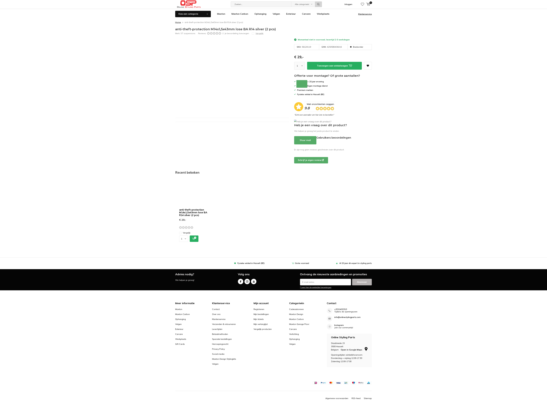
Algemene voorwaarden (336, 398)
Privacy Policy (218, 349)
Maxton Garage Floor (299, 324)
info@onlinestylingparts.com (347, 317)
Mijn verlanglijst (261, 324)
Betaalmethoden (220, 334)
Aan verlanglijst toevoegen (368, 66)
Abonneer (362, 282)
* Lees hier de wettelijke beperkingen (315, 287)
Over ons (216, 314)
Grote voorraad (302, 263)
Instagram (247, 281)
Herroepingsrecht (220, 344)
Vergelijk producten (263, 329)
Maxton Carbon (239, 13)
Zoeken (318, 4)
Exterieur (291, 13)
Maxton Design (296, 314)
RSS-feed (356, 398)
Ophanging (260, 13)
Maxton (221, 13)
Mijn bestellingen (261, 314)
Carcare (306, 13)
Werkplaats (323, 13)
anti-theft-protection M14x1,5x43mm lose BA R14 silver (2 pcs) (193, 212)
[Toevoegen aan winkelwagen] (194, 238)
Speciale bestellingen (222, 339)
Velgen (276, 13)
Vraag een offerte (301, 84)
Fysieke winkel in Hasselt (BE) (251, 263)
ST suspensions (188, 33)
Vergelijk (186, 233)
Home (178, 22)
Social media (218, 354)
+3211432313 (340, 309)
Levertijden (217, 329)
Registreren (259, 309)
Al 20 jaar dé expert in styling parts (355, 263)
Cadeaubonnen (296, 309)
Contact (216, 309)
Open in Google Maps (352, 349)
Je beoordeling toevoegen (237, 33)
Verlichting (294, 334)
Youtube (253, 281)
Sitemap (368, 398)
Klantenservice (365, 14)
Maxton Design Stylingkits (224, 359)
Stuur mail (305, 140)
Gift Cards (180, 344)
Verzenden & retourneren (224, 324)
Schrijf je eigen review (310, 160)
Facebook (240, 281)
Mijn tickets (259, 319)
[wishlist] (362, 4)
